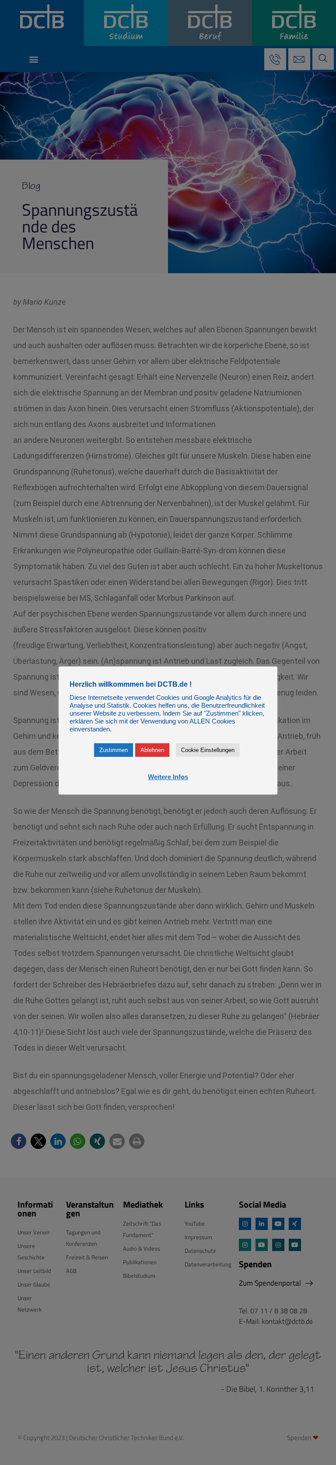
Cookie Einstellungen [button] (207, 750)
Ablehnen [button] (152, 750)
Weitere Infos (168, 777)
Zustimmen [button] (113, 750)
